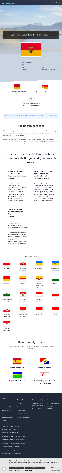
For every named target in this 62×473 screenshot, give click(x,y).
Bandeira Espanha (17, 367)
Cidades (19, 403)
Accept (35, 467)
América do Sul (6, 410)
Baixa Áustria (39, 268)
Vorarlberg (55, 314)
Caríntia (23, 283)
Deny (16, 467)
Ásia (3, 413)
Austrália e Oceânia (7, 417)
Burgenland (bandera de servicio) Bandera (13, 436)
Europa (4, 420)
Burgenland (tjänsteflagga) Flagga (11, 453)
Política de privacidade (53, 403)
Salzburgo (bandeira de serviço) (23, 301)
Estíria (55, 283)
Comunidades (21, 407)
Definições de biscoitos (51, 407)
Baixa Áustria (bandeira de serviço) (55, 270)
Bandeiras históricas (22, 413)
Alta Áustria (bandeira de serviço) (23, 270)
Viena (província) (39, 314)
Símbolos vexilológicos (38, 400)
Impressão (50, 400)
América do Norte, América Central (7, 406)
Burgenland (7, 283)
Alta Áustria (6, 268)
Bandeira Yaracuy (44, 367)
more (53, 467)
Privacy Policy (57, 470)
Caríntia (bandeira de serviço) (39, 285)
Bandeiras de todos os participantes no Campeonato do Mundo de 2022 (37, 406)
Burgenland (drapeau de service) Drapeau (13, 439)
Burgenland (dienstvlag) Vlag (10, 450)
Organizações (21, 410)
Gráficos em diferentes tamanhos (17, 91)
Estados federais (22, 400)
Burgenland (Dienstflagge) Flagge (11, 429)
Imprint (53, 470)
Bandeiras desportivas (23, 417)
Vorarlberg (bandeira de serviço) (7, 330)
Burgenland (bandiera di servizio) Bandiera (13, 443)
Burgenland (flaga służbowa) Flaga (11, 446)
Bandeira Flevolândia (17, 381)
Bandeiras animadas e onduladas (45, 91)
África (3, 401)
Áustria (24, 69)
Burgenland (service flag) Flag (10, 432)
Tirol (55, 299)
